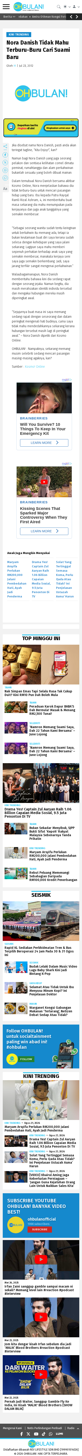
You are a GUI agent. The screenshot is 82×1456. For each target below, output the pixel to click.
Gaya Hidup (35, 983)
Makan (33, 1003)
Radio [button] (70, 1428)
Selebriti (34, 723)
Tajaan (8, 687)
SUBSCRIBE (39, 1229)
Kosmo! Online (35, 367)
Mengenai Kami (12, 1428)
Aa (5, 189)
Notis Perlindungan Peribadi (44, 1428)
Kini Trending (19, 34)
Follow (26, 1059)
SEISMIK (9, 943)
